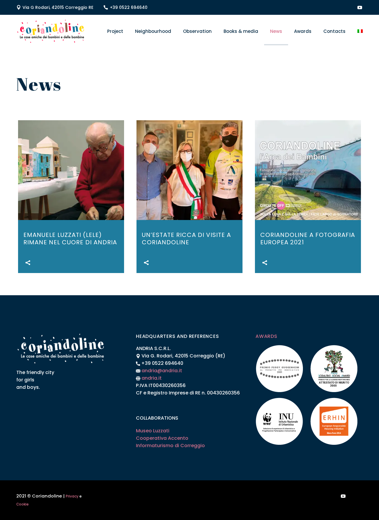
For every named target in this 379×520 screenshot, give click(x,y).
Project (115, 31)
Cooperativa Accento (162, 438)
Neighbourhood (153, 31)
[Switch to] (360, 31)
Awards (302, 31)
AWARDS (266, 336)
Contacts (334, 31)
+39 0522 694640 (128, 7)
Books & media (241, 31)
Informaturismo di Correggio (170, 445)
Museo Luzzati (152, 430)
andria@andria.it (162, 370)
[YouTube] (359, 7)
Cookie (22, 504)
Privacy (72, 496)
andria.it (152, 378)
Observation (197, 31)
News (276, 31)
